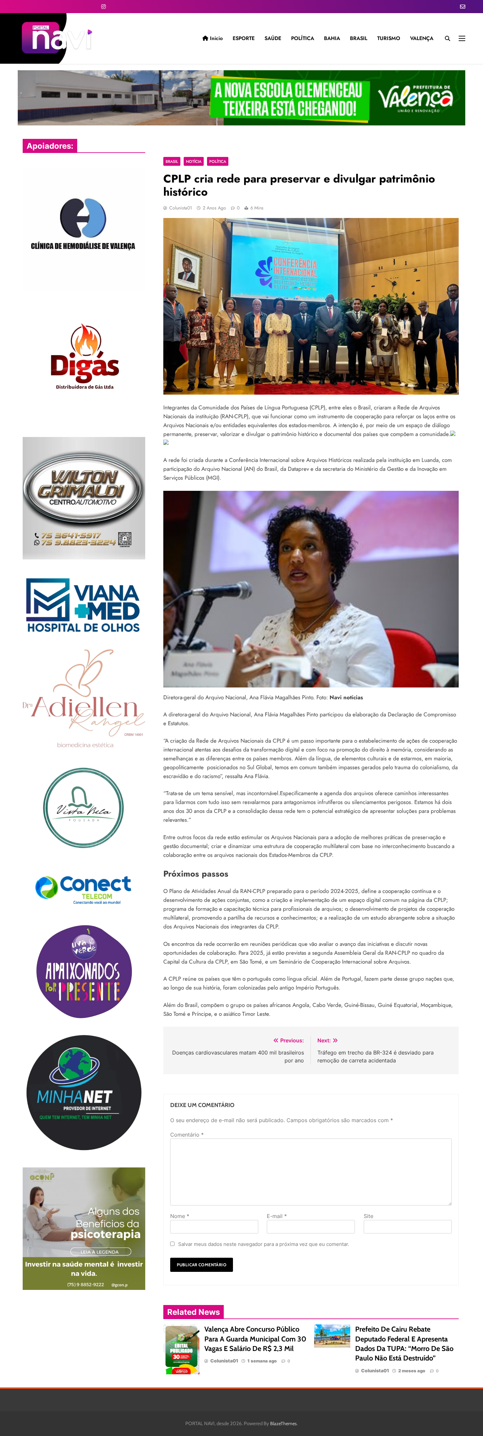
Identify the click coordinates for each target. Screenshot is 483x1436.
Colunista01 (180, 208)
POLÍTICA (302, 38)
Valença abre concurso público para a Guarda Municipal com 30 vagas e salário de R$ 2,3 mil (255, 1339)
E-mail (277, 1216)
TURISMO (388, 38)
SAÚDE (272, 38)
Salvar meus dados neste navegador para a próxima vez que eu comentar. (263, 1244)
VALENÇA (421, 38)
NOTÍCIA (193, 161)
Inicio (215, 38)
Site (368, 1216)
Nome (179, 1216)
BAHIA (332, 38)
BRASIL (358, 38)
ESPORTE (244, 38)
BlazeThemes (283, 1423)
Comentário (187, 1134)
